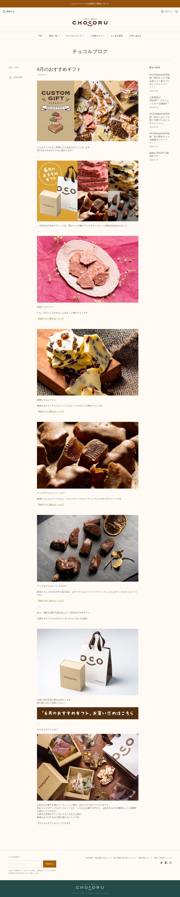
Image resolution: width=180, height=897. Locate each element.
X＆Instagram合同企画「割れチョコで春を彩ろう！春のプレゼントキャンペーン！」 (159, 81)
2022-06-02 (42, 75)
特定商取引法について (103, 858)
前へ (11, 67)
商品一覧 (53, 36)
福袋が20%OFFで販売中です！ (159, 154)
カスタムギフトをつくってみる (54, 823)
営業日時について (145, 858)
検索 (156, 858)
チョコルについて (74, 36)
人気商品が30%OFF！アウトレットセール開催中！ (159, 100)
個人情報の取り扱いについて (125, 858)
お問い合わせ (135, 36)
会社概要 (89, 858)
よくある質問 (117, 36)
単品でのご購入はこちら (50, 318)
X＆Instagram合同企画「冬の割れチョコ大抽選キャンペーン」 (159, 138)
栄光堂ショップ (165, 858)
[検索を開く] (4, 11)
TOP (40, 36)
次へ (17, 67)
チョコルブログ (90, 51)
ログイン (169, 11)
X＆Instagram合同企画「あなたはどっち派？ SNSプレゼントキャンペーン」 (159, 118)
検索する (10, 11)
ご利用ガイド (96, 36)
